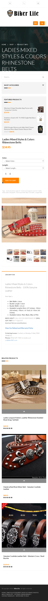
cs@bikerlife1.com (11, 340)
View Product (24, 411)
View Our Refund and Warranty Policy (19, 328)
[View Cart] (9, 3)
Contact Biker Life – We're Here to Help (15, 596)
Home (4, 44)
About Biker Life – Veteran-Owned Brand (16, 594)
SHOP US (24, 592)
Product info (22, 44)
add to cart (10, 180)
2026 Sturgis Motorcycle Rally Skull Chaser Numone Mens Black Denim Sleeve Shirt (19, 128)
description (10, 274)
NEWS (30, 592)
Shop (12, 44)
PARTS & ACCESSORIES (14, 592)
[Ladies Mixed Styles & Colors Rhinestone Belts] (24, 220)
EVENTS (35, 592)
